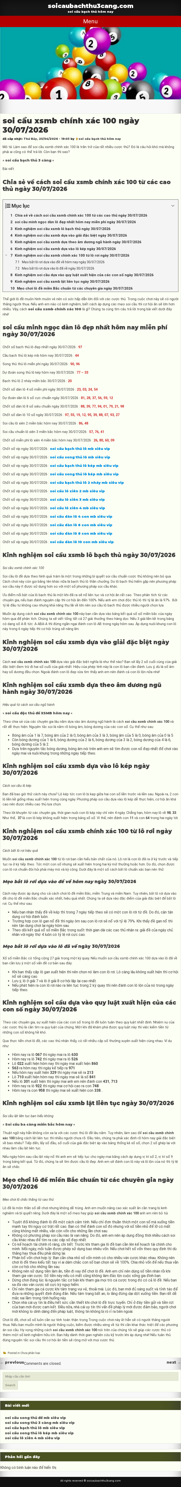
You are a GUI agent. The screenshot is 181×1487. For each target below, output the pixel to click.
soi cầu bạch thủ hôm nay (99, 139)
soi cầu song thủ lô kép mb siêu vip (39, 1433)
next (174, 1362)
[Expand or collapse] (173, 206)
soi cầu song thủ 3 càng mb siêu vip (40, 1423)
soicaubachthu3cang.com (90, 5)
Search (10, 1385)
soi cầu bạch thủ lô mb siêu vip (35, 1428)
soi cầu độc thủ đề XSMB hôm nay (37, 713)
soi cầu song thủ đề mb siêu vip (35, 1418)
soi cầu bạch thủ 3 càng (28, 160)
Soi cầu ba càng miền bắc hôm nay (38, 1124)
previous (12, 1362)
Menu (90, 21)
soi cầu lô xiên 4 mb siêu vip (32, 1438)
